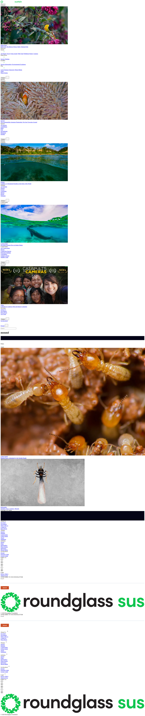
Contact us (3, 527)
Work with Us (4, 525)
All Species (4, 125)
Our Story (3, 522)
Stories (2, 542)
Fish (2, 130)
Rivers (2, 194)
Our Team (3, 314)
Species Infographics (6, 64)
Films (2, 71)
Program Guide (5, 554)
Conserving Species (6, 251)
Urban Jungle (13, 53)
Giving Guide (4, 556)
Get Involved (4, 321)
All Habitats (4, 186)
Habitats (7, 59)
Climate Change (5, 255)
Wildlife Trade (4, 257)
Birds (2, 128)
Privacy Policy (4, 574)
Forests (2, 189)
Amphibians (4, 126)
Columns (35, 53)
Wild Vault (20, 53)
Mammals (3, 133)
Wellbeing (26, 53)
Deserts (3, 188)
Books (31, 53)
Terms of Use (4, 575)
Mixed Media (18, 70)
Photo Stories (4, 73)
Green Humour (5, 70)
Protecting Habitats (6, 252)
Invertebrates (4, 131)
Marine (2, 193)
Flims (2, 544)
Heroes (2, 249)
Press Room (4, 312)
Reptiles (3, 134)
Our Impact (4, 311)
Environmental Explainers (19, 64)
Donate (3, 78)
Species (3, 59)
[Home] (12, 2)
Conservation (4, 535)
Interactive (12, 70)
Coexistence (4, 254)
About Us (3, 309)
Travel (8, 53)
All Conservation (5, 248)
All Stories (3, 53)
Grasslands (3, 191)
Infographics (4, 545)
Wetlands (3, 196)
